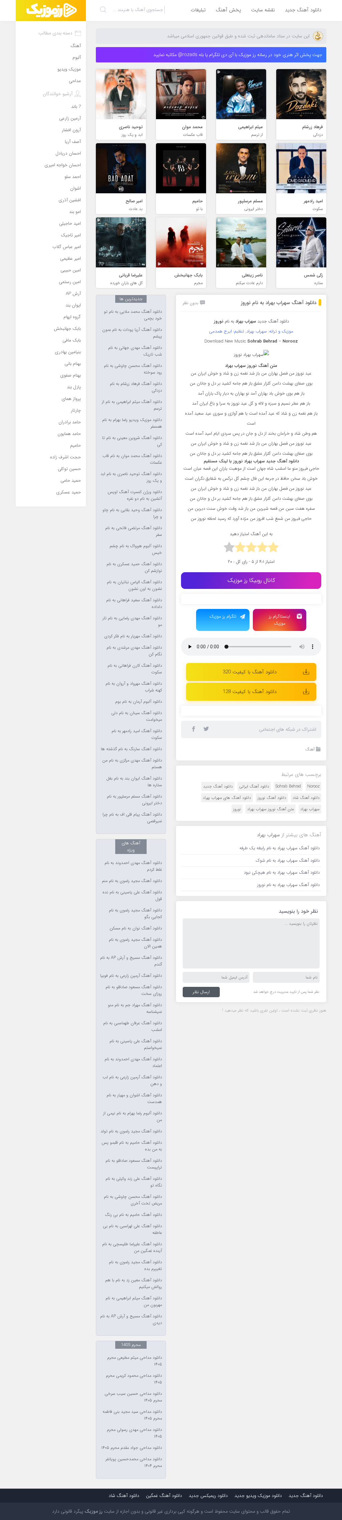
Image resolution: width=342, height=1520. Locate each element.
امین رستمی (70, 281)
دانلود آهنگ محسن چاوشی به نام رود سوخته (133, 369)
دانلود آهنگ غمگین (164, 1495)
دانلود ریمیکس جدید (208, 1495)
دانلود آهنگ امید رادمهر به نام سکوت (137, 734)
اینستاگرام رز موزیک (279, 620)
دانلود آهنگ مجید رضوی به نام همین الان (135, 943)
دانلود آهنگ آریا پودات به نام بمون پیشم (132, 333)
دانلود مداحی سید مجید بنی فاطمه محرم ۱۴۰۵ (132, 1415)
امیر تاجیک (71, 235)
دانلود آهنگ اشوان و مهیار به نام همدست (134, 1098)
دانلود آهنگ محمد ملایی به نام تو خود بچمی (133, 315)
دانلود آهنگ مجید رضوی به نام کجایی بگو (135, 913)
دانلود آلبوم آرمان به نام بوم (138, 701)
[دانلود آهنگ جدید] (51, 10)
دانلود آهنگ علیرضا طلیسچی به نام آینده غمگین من (132, 1247)
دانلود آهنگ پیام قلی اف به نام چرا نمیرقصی (132, 818)
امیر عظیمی (70, 258)
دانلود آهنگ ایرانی (254, 786)
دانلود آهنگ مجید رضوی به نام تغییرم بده (135, 1265)
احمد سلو (72, 176)
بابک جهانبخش (67, 328)
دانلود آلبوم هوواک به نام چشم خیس (136, 549)
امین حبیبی (70, 270)
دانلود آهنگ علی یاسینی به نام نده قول (132, 895)
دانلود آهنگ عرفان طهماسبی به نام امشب (132, 1026)
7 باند (76, 106)
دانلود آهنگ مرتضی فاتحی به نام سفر (133, 531)
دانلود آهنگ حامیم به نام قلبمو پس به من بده (132, 1146)
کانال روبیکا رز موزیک (251, 580)
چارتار (76, 410)
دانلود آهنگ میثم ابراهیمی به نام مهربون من (134, 1301)
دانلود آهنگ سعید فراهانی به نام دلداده (134, 603)
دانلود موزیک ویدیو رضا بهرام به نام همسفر (132, 423)
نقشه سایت (263, 10)
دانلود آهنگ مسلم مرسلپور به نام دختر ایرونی (134, 800)
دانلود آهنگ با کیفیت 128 (250, 692)
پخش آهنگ (228, 10)
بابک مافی (71, 340)
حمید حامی (70, 480)
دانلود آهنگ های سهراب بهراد (227, 798)
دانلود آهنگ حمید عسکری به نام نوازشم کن (134, 567)
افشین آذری (69, 200)
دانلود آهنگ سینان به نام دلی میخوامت (136, 716)
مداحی (75, 80)
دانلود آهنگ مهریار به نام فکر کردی (133, 636)
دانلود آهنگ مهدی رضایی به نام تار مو (132, 621)
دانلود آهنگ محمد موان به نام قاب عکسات (132, 459)
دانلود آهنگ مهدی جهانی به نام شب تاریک (135, 351)
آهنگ (310, 749)
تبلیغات (198, 10)
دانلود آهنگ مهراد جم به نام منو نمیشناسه (135, 1008)
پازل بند (74, 387)
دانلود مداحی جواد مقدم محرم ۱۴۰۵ (131, 1448)
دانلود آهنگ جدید (303, 10)
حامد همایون (69, 433)
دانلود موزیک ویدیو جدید (258, 1495)
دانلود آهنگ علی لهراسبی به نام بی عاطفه (132, 1229)
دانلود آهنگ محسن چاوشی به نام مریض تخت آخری (133, 1200)
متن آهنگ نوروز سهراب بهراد (270, 809)
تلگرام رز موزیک (222, 616)
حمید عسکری (68, 492)
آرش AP (73, 293)
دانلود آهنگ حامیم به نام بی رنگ (133, 1215)
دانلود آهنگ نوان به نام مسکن (136, 928)
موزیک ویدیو (69, 69)
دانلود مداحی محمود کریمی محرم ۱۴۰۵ (134, 1379)
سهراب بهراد (310, 809)
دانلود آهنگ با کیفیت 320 (250, 672)
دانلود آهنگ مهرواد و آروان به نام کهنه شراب (134, 687)
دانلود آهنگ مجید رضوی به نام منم (132, 881)
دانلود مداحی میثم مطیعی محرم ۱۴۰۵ (134, 1361)
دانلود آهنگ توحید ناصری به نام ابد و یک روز (131, 477)
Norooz (313, 786)
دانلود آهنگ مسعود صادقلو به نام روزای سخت (134, 990)
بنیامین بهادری (68, 352)
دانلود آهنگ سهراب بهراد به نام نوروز (278, 303)
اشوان (75, 188)
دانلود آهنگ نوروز (272, 798)
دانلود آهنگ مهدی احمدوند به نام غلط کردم (133, 866)
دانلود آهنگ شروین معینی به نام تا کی (132, 441)
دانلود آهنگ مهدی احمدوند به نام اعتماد (133, 1062)
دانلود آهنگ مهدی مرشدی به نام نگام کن (134, 651)
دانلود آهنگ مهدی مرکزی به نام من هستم (132, 764)
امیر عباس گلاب (66, 246)
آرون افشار (71, 130)
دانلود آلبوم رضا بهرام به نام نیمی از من (132, 1116)
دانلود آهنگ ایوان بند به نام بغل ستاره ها (134, 782)
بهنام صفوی (70, 375)
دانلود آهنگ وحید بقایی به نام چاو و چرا (132, 513)
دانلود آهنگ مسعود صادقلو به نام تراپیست (134, 1164)
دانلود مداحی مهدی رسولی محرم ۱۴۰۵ (134, 1433)
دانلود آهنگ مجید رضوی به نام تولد (131, 1131)
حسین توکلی (69, 468)
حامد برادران (69, 422)
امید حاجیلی (70, 223)
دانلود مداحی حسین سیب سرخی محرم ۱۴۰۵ (133, 1397)
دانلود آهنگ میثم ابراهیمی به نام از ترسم (132, 405)
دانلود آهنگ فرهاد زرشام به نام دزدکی (136, 387)
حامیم (75, 445)
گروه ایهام (72, 316)
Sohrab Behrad (288, 786)
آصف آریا (73, 141)
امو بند (75, 211)
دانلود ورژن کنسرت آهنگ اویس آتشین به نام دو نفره (135, 495)
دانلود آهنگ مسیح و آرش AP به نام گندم (131, 961)
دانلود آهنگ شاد (306, 798)
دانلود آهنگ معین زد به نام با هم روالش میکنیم (133, 1283)
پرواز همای (71, 398)
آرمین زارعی (70, 118)
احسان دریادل (68, 153)
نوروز (237, 809)
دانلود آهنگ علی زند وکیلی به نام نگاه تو (134, 1182)
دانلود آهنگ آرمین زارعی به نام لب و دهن (132, 1080)
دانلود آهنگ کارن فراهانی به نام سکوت (135, 669)
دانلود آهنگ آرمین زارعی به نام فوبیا (131, 975)
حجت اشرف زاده (65, 457)
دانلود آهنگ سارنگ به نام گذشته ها (131, 749)
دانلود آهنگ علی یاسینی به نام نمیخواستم (136, 1044)
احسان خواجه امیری (62, 165)
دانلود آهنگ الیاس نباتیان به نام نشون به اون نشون (134, 585)
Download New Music (225, 341)
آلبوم (76, 57)
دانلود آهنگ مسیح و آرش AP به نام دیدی (131, 1319)
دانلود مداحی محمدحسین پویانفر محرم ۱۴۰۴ (134, 1462)
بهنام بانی (72, 363)
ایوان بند (73, 305)
